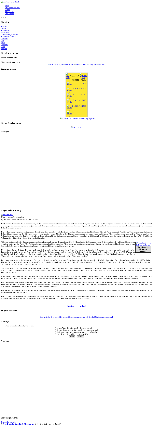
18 (75, 100)
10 (73, 94)
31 (73, 112)
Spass (3, 43)
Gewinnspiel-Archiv (8, 37)
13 (79, 94)
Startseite (4, 26)
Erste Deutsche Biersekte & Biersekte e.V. (18, 424)
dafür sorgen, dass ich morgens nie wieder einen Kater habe (78, 332)
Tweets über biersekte (8, 422)
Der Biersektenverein (12, 8)
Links (3, 47)
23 (85, 100)
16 (85, 94)
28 (81, 106)
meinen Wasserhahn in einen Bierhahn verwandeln (75, 328)
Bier (2, 41)
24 (73, 106)
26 (77, 106)
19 (77, 100)
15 (83, 94)
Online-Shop (9, 12)
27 (79, 106)
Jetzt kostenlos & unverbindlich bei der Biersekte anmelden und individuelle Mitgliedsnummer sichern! (76, 317)
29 (83, 106)
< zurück (70, 306)
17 (73, 100)
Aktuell (3, 28)
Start (7, 6)
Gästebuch (4, 45)
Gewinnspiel (5, 31)
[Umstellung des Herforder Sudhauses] (143, 245)
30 (85, 106)
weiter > (83, 306)
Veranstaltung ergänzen (85, 119)
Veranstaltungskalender (9, 35)
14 (81, 94)
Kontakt (4, 49)
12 (77, 94)
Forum (7, 10)
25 (75, 106)
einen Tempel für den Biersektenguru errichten (73, 334)
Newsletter (5, 33)
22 (83, 100)
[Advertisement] (76, 171)
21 (81, 100)
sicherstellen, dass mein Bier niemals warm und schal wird (77, 330)
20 (79, 100)
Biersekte (4, 39)
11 (75, 94)
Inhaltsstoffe (9, 14)
